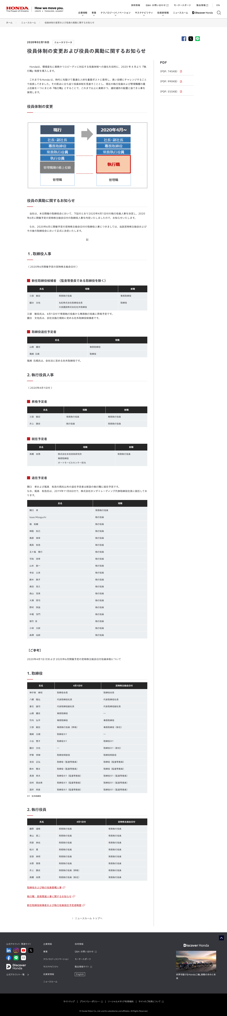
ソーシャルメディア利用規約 (121, 1001)
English (80, 974)
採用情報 (135, 5)
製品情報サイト (82, 967)
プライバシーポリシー (90, 1001)
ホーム (9, 23)
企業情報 (82, 13)
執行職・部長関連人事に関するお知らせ (49, 896)
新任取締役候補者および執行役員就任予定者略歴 (54, 905)
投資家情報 (163, 13)
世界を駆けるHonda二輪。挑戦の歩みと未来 (196, 976)
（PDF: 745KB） (168, 71)
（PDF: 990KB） (168, 81)
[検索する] (219, 13)
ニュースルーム (180, 13)
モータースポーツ (182, 5)
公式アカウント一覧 (15, 974)
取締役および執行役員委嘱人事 (44, 887)
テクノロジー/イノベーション (116, 13)
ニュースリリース (63, 42)
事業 (94, 13)
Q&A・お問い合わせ (156, 5)
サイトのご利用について (150, 1001)
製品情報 (201, 5)
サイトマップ (69, 1001)
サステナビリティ (144, 13)
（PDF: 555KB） (168, 91)
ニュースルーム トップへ (88, 918)
